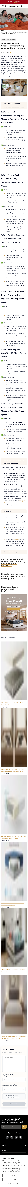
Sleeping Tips (12, 31)
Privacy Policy (17, 1171)
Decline (14, 1179)
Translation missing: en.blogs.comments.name (10, 1075)
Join (24, 1126)
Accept (13, 1175)
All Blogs (3, 31)
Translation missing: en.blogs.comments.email (10, 1084)
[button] (2, 6)
